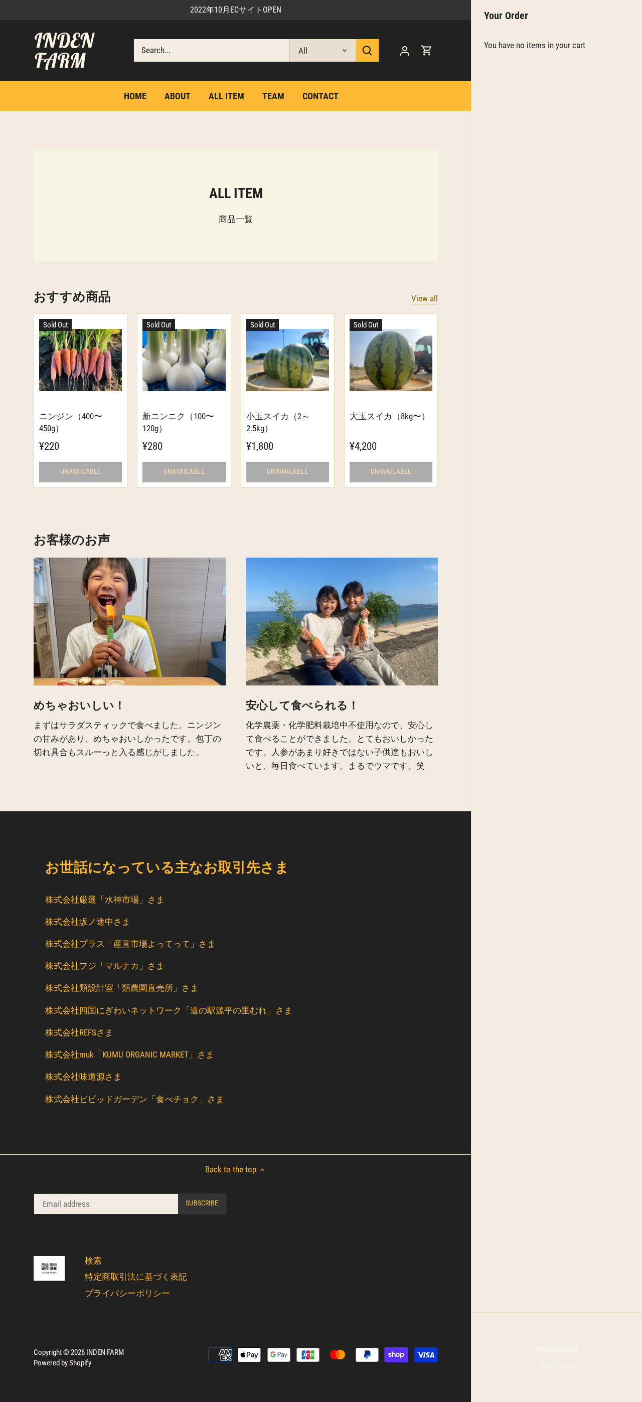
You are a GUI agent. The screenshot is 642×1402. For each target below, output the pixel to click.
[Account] (405, 50)
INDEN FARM (64, 50)
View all (424, 298)
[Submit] (367, 50)
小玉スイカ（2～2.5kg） (278, 422)
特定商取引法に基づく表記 (136, 1277)
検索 (93, 1261)
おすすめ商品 (72, 296)
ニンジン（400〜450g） (70, 422)
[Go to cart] (427, 50)
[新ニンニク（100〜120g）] (183, 360)
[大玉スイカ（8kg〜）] (391, 360)
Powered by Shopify (62, 1362)
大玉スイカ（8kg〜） (390, 416)
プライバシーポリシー (127, 1293)
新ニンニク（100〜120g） (178, 422)
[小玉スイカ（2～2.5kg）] (287, 360)
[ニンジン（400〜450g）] (80, 360)
